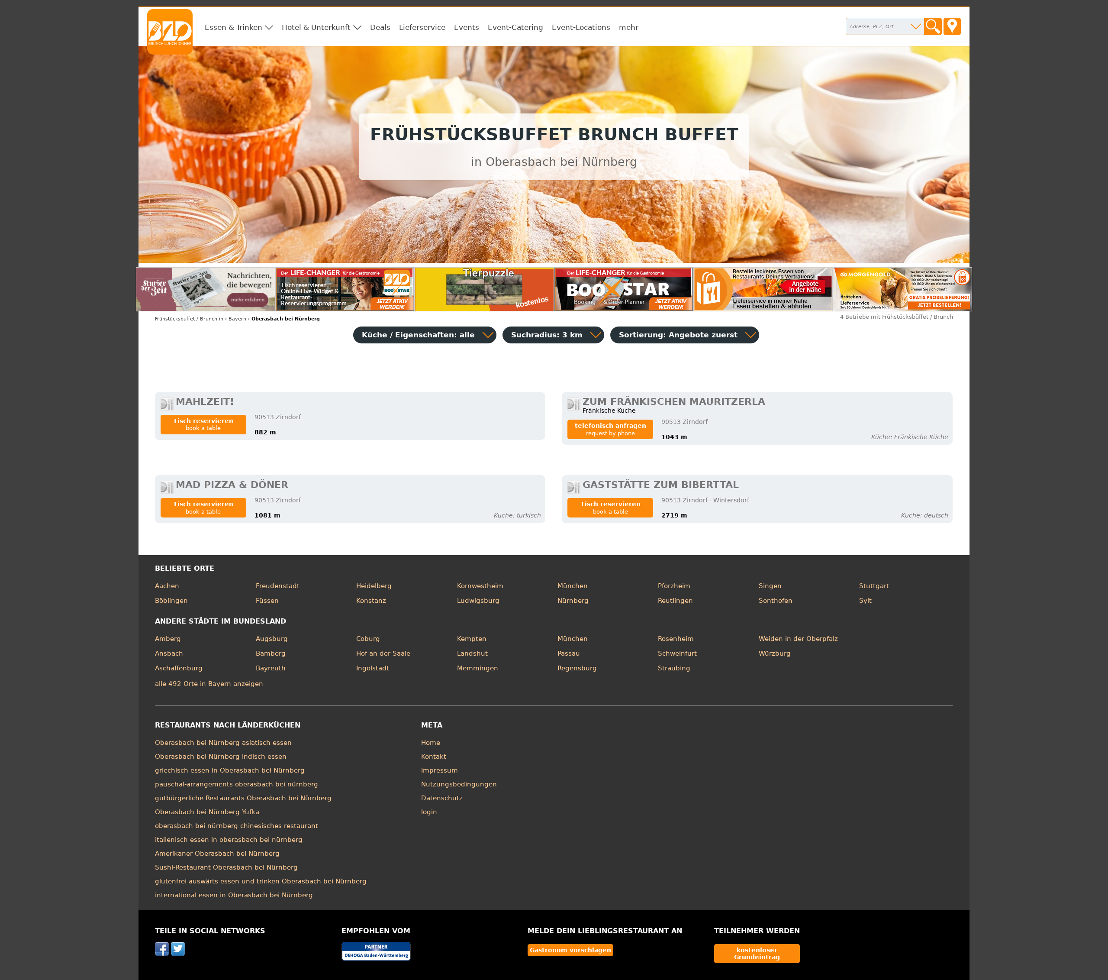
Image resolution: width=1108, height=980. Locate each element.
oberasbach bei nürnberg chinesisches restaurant (236, 826)
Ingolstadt (372, 668)
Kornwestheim (480, 586)
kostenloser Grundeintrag (757, 954)
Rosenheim (676, 639)
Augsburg (272, 639)
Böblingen (171, 601)
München (572, 586)
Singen (770, 586)
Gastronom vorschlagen (570, 950)
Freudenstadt (278, 586)
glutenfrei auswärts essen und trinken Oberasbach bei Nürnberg (261, 881)
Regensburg (577, 668)
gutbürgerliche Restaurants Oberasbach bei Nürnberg (243, 798)
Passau (568, 653)
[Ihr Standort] (952, 26)
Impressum (439, 770)
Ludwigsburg (478, 601)
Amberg (168, 639)
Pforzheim (674, 586)
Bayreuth (271, 668)
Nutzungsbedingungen (459, 784)
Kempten (471, 639)
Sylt (865, 601)
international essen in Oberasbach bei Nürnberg (234, 895)
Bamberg (271, 653)
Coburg (368, 639)
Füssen (267, 601)
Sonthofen (775, 601)
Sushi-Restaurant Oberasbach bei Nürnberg (226, 867)
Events (466, 27)
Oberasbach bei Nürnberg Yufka (207, 812)
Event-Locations (581, 27)
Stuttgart (874, 586)
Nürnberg (573, 601)
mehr (628, 27)
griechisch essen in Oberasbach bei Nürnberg (230, 770)
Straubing (674, 668)
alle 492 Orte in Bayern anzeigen (209, 684)
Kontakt (433, 756)
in (189, 319)
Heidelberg (374, 586)
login (429, 812)
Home (430, 743)
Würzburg (775, 653)
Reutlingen (675, 601)
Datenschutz (442, 798)
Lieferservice (422, 27)
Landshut (472, 653)
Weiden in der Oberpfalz (798, 639)
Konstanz (371, 601)
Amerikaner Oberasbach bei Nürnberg (217, 853)
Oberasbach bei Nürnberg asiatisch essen (223, 743)
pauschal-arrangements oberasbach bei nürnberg (236, 784)
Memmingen (477, 668)
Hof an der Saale (383, 653)
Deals (380, 27)
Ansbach (169, 653)
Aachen (167, 586)
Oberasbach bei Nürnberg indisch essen (221, 756)
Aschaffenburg (179, 668)
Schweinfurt (677, 653)
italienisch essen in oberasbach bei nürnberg (229, 840)
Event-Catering (515, 27)
